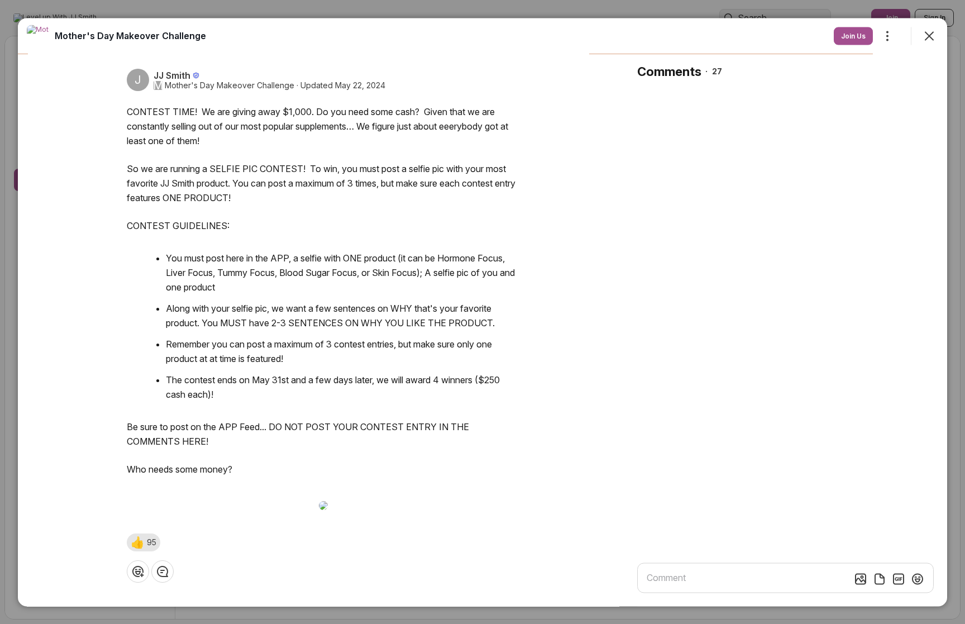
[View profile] (38, 36)
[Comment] (162, 571)
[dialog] (482, 312)
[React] (138, 571)
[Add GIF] (898, 579)
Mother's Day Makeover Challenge (229, 84)
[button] (143, 542)
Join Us (853, 35)
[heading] (130, 35)
